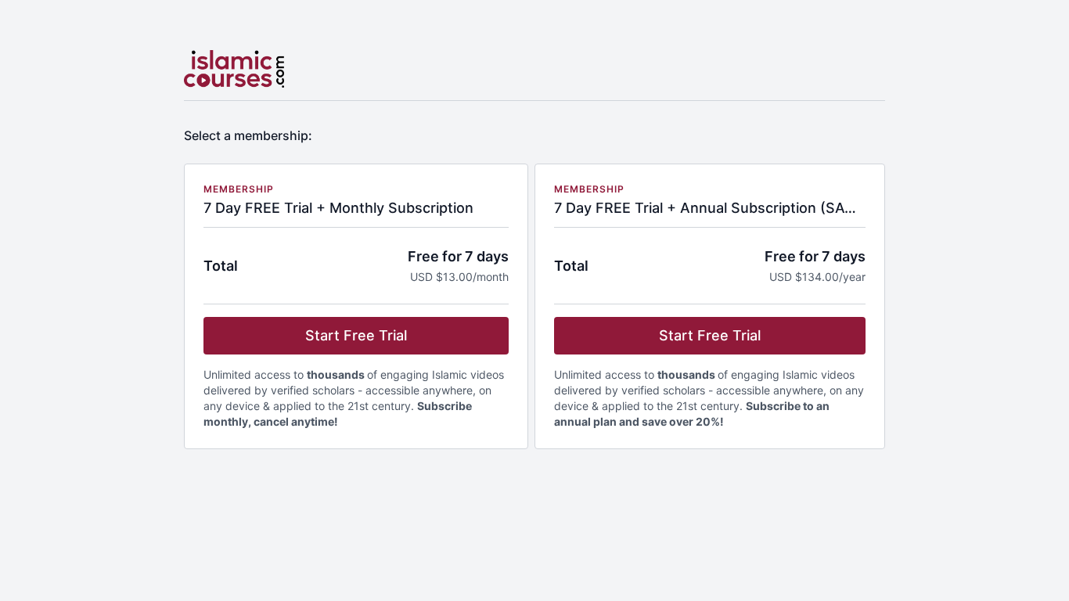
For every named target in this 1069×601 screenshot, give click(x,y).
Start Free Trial (356, 335)
